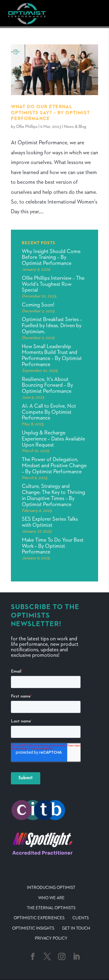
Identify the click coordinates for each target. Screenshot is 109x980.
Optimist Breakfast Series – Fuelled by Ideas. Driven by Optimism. (52, 325)
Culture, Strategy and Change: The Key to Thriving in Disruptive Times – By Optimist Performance (53, 495)
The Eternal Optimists (51, 908)
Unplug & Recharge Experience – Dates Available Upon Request (53, 439)
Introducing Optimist (51, 888)
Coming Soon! (38, 305)
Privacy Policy (51, 938)
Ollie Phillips (27, 127)
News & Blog (75, 127)
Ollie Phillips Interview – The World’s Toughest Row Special (53, 284)
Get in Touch (76, 928)
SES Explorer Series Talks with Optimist (50, 522)
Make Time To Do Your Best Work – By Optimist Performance (53, 546)
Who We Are (51, 898)
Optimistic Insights (33, 928)
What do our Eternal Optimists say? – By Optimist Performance (50, 113)
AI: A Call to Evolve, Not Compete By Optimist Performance (49, 412)
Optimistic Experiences (39, 918)
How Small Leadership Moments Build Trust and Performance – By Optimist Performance (52, 355)
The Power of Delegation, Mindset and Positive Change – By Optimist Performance (54, 466)
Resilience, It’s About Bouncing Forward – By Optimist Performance (47, 385)
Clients (80, 918)
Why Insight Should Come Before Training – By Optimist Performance (51, 257)
